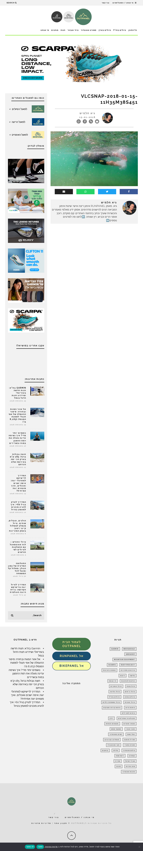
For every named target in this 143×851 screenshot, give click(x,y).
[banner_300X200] (26, 260)
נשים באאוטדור (116, 734)
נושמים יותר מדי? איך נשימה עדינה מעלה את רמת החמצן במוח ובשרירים (17, 438)
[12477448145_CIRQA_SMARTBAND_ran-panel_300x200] (26, 290)
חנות (63, 30)
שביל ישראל (130, 761)
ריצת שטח (120, 755)
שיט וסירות (130, 766)
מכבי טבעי (130, 729)
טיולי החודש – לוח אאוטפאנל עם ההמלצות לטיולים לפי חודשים (18, 547)
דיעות (122, 675)
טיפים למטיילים (128, 713)
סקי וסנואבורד (113, 745)
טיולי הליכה (115, 691)
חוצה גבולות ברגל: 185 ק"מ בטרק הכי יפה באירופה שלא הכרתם (18, 459)
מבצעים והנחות (112, 723)
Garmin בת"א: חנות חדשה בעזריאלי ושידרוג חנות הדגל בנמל (17, 393)
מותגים (54, 30)
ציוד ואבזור (73, 30)
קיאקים (105, 750)
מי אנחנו (44, 30)
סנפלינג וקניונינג (112, 739)
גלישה (132, 675)
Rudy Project (128, 665)
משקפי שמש (116, 729)
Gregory (130, 654)
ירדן (111, 718)
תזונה (118, 766)
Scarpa (112, 665)
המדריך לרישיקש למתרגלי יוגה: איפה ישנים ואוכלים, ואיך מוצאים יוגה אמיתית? (18, 483)
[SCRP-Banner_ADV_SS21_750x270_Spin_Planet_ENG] (71, 62)
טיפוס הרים (130, 707)
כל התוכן (132, 30)
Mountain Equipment (124, 659)
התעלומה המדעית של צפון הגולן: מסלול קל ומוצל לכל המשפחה (17, 568)
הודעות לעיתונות (128, 681)
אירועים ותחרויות (128, 670)
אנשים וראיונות (109, 670)
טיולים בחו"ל (119, 30)
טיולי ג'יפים (130, 691)
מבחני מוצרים (129, 723)
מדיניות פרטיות (41, 823)
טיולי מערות (130, 702)
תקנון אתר (60, 823)
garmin (114, 649)
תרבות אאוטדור (129, 771)
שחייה (117, 761)
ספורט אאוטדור (88, 30)
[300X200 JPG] (26, 170)
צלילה (115, 750)
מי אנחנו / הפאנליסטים (123, 3)
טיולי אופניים (116, 686)
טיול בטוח (131, 686)
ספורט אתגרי (130, 745)
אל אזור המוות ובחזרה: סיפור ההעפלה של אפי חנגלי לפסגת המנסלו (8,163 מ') (26, 663)
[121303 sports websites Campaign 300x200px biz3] (26, 200)
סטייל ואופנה (129, 739)
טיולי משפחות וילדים (111, 702)
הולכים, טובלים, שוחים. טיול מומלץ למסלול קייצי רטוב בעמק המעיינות (17, 525)
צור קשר (105, 3)
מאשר (40, 847)
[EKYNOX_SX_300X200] (26, 230)
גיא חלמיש (87, 113)
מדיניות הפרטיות (51, 847)
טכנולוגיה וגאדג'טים (126, 718)
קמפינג (132, 755)
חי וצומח (112, 681)
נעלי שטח (131, 734)
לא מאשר (30, 847)
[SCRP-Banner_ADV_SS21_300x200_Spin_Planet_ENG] (26, 320)
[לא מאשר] (139, 846)
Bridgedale (129, 649)
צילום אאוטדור (129, 750)
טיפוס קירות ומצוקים (112, 707)
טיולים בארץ (105, 30)
